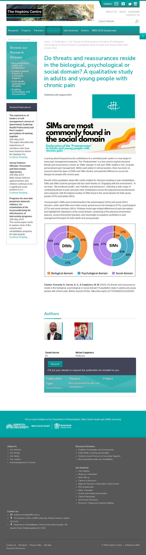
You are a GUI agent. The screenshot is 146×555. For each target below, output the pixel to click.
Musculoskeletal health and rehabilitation (20, 65)
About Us (111, 11)
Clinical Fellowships (86, 496)
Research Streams (85, 446)
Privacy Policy (36, 545)
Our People (15, 453)
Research (13, 30)
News (122, 11)
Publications (54, 30)
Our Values (15, 456)
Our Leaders (15, 459)
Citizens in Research (87, 480)
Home (47, 42)
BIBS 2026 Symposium (104, 30)
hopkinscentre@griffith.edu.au (26, 515)
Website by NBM (132, 545)
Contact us (12, 511)
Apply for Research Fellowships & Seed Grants (98, 484)
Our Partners (15, 450)
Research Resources (15, 548)
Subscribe (134, 11)
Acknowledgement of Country (22, 462)
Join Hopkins (84, 471)
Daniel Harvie (52, 352)
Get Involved (71, 30)
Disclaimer (22, 545)
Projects (26, 30)
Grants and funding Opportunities (92, 493)
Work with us (84, 477)
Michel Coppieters (85, 352)
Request (55, 364)
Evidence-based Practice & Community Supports (20, 74)
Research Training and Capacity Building (95, 503)
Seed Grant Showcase (88, 500)
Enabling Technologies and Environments (21, 91)
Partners (39, 30)
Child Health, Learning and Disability (18, 83)
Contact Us (133, 15)
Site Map (47, 545)
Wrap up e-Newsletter (87, 474)
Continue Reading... (19, 157)
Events (85, 30)
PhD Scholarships (86, 487)
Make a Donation (85, 490)
